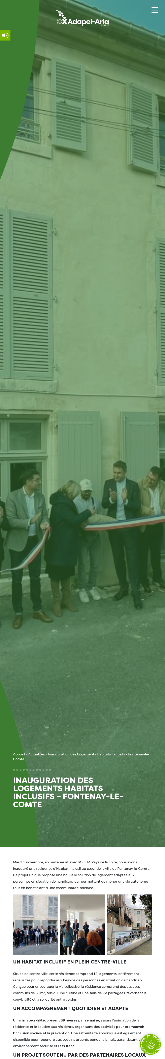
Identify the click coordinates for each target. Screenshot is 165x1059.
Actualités (36, 754)
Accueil (19, 754)
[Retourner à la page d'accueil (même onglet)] (82, 18)
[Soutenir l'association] (150, 1044)
